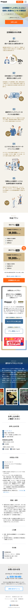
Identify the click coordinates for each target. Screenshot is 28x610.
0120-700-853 (15, 576)
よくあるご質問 (8, 558)
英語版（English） (16, 449)
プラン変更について (14, 331)
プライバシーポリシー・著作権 (12, 554)
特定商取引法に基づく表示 (11, 556)
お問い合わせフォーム (14, 589)
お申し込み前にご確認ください (14, 276)
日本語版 (7, 444)
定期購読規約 (8, 552)
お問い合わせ (8, 596)
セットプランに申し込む (14, 321)
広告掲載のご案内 (14, 601)
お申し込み (14, 22)
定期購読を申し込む (14, 280)
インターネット (8, 431)
